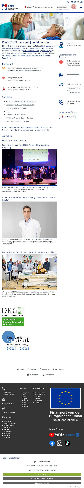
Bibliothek (7, 433)
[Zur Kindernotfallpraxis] (3, 68)
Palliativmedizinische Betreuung (18, 121)
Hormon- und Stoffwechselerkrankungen (21, 101)
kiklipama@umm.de (73, 88)
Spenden (37, 402)
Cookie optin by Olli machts (75, 486)
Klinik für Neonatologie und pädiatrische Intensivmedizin (23, 53)
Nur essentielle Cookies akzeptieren (42, 478)
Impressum (33, 369)
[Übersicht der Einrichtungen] (81, 2)
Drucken (22, 369)
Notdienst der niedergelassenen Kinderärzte (24, 71)
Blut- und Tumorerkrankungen (17, 108)
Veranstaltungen (40, 395)
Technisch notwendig (43, 461)
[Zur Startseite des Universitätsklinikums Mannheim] (13, 7)
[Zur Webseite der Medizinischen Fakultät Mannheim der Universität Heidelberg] (65, 7)
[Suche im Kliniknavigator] (78, 2)
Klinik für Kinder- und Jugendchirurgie (37, 51)
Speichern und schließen (42, 483)
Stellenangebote (40, 393)
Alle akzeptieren (42, 474)
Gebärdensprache (34, 374)
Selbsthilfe (38, 397)
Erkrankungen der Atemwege (16, 115)
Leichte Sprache (49, 374)
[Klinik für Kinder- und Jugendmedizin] (67, 117)
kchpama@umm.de (73, 92)
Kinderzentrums (47, 46)
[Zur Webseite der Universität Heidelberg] (39, 7)
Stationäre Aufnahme (74, 84)
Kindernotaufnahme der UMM (19, 80)
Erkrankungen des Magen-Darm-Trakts (20, 105)
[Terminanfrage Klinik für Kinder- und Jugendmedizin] (61, 75)
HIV (7, 111)
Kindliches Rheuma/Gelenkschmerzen (20, 118)
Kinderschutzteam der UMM (18, 90)
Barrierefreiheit (59, 369)
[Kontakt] (72, 2)
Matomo (53, 470)
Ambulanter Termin (73, 74)
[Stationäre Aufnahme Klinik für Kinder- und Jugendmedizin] (61, 84)
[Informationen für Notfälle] (68, 2)
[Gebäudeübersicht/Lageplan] (75, 2)
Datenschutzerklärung (43, 470)
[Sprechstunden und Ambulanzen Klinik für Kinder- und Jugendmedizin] (61, 102)
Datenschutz (45, 369)
